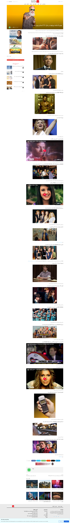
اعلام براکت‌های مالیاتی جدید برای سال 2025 (19, 86)
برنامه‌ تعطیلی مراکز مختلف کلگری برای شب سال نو (32, 489)
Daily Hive (60, 456)
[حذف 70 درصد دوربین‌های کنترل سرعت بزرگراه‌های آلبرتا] (9, 67)
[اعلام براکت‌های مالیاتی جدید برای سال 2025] (9, 88)
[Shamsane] (15, 51)
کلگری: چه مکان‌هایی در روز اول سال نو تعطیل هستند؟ (57, 489)
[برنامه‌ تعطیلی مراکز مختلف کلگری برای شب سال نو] (32, 484)
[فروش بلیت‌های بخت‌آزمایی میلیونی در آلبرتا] (9, 78)
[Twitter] (58, 516)
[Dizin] (15, 46)
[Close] (69, 519)
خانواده (27, 487)
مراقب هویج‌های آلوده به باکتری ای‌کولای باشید (19, 81)
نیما (12, 27)
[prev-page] (23, 91)
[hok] (15, 41)
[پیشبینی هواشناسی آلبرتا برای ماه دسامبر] (9, 72)
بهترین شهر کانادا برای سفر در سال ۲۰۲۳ (45, 489)
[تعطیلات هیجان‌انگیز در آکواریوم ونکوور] (32, 496)
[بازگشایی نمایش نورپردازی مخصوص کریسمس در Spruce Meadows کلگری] (44, 496)
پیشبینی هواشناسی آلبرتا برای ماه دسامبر (19, 71)
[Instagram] (56, 516)
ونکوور (27, 499)
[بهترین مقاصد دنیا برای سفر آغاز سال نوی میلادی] (57, 496)
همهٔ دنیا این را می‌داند (59, 242)
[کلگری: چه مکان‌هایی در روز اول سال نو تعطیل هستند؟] (57, 484)
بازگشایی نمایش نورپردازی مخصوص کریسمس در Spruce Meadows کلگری (44, 501)
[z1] (45, 464)
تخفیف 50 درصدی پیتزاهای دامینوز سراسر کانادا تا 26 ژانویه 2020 (55, 475)
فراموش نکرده (29, 261)
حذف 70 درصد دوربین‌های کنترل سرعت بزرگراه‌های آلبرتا (18, 66)
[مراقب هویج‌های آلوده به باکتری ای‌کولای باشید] (9, 83)
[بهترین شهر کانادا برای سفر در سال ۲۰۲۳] (44, 484)
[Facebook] (54, 516)
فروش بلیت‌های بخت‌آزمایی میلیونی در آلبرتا (19, 76)
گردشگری (40, 487)
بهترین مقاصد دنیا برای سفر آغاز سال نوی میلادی (58, 501)
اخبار (23, 72)
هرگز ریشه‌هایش (34, 261)
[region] (35, 520)
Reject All (61, 521)
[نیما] (10, 27)
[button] (10, 2)
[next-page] (22, 91)
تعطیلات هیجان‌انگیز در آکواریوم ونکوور (33, 500)
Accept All (66, 521)
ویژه (52, 487)
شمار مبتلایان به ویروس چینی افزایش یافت (31, 475)
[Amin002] (15, 34)
